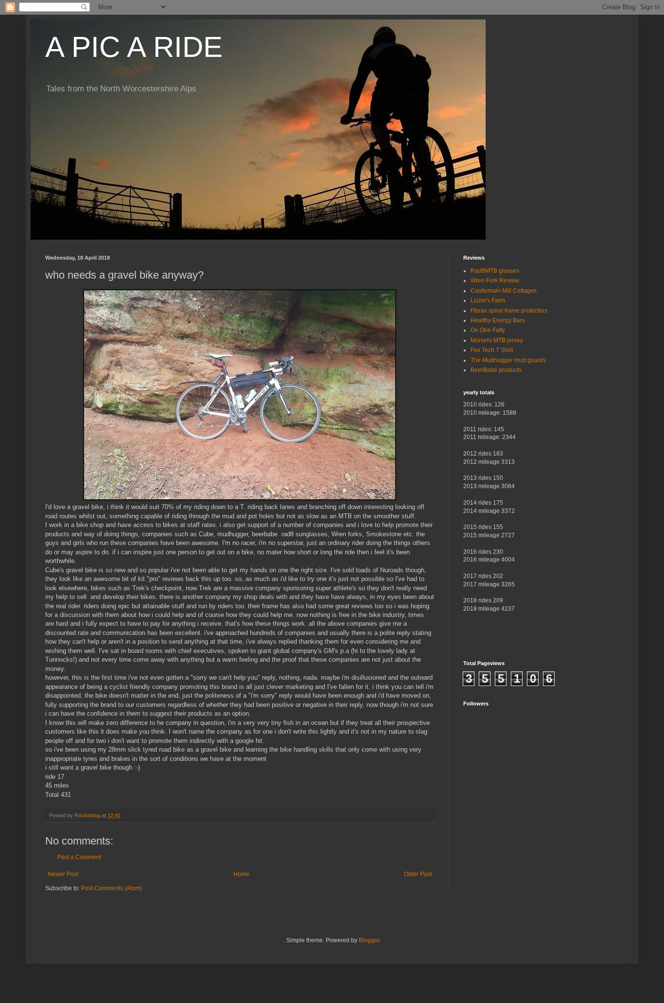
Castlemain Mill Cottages (504, 290)
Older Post (418, 874)
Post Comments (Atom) (111, 888)
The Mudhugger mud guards (508, 360)
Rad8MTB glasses (495, 270)
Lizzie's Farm (488, 300)
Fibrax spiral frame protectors (509, 310)
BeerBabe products (496, 370)
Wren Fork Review (495, 280)
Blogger (369, 940)
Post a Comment (79, 857)
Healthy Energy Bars (498, 320)
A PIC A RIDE (134, 47)
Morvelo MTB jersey (497, 340)
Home (241, 874)
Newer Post (63, 874)
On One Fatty (488, 330)
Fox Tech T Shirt (492, 350)
